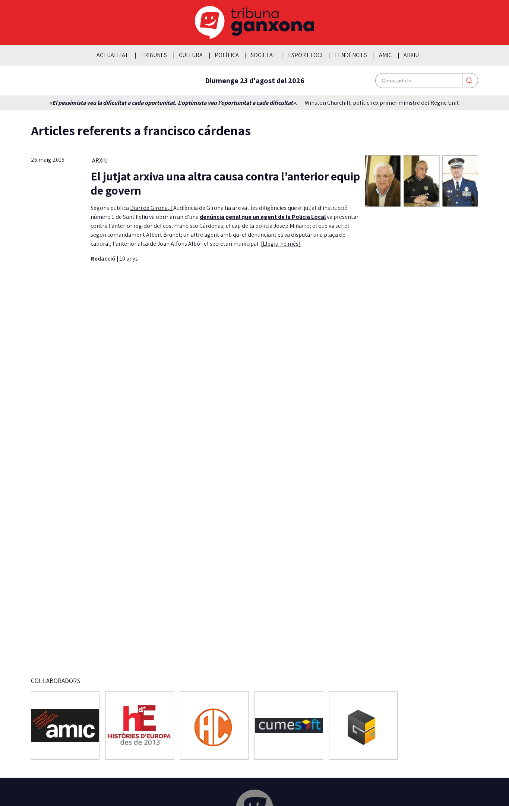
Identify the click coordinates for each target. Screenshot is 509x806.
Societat (263, 55)
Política (227, 55)
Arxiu (411, 55)
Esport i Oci (305, 55)
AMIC (385, 55)
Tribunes (153, 55)
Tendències (350, 55)
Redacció (104, 258)
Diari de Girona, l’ (151, 208)
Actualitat (113, 55)
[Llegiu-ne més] (281, 244)
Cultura (191, 55)
